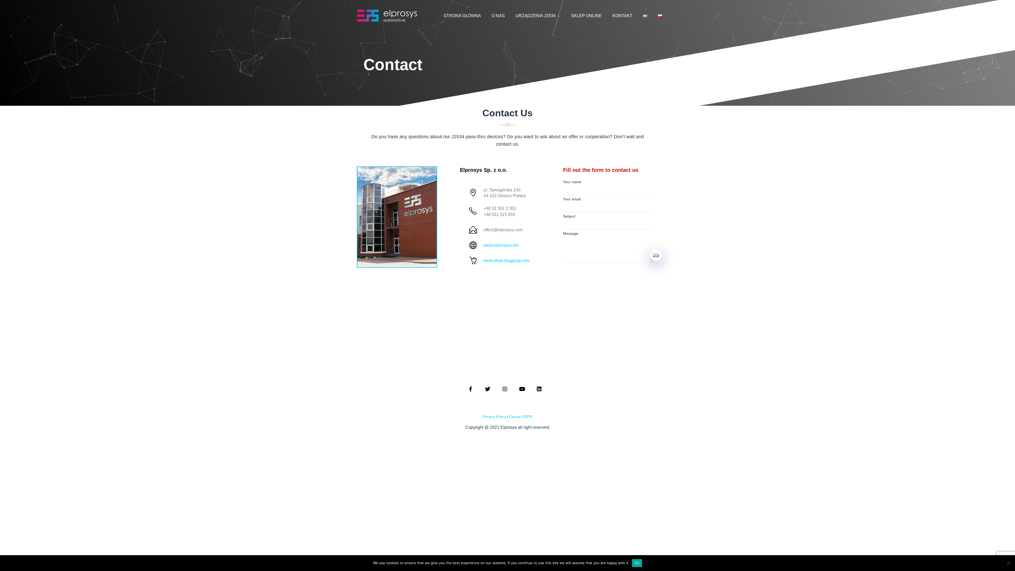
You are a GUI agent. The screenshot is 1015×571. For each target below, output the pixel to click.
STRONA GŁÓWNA (462, 15)
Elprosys (509, 427)
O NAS (498, 15)
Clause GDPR (520, 417)
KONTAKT (622, 15)
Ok (637, 563)
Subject (569, 216)
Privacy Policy (494, 417)
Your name (572, 182)
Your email (572, 199)
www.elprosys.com (501, 245)
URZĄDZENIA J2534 (535, 15)
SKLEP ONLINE (586, 15)
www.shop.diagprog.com (506, 260)
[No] (1008, 563)
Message (570, 233)
